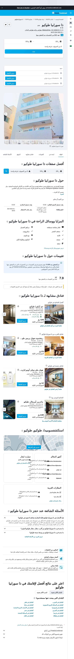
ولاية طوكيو (41, 19)
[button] (2, 8)
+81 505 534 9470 (57, 32)
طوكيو (30, 19)
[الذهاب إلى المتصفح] (70, 35)
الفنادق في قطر (28, 602)
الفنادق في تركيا (28, 605)
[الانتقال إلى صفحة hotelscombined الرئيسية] (59, 13)
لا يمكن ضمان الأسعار (22, 625)
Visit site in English (23, 8)
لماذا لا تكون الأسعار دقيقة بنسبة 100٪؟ (50, 637)
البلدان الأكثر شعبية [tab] (56, 592)
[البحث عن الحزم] (70, 31)
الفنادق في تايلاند (28, 616)
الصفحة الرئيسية (59, 19)
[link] (51, 326)
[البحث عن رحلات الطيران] (70, 19)
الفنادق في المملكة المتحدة (25, 613)
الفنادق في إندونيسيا (57, 608)
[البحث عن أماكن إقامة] (70, 23)
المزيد (62, 194)
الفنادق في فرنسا (58, 613)
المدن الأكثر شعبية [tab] (42, 592)
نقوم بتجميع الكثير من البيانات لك (52, 634)
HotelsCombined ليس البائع (53, 630)
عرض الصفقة (22, 321)
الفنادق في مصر (28, 610)
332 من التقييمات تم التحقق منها (46, 35)
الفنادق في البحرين (58, 610)
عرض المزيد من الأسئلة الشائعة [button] (34, 537)
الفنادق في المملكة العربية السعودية (53, 605)
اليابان (51, 19)
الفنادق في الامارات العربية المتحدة (23, 608)
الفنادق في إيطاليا (58, 616)
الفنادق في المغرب (58, 602)
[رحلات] (70, 40)
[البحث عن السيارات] (70, 27)
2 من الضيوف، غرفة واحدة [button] (53, 46)
